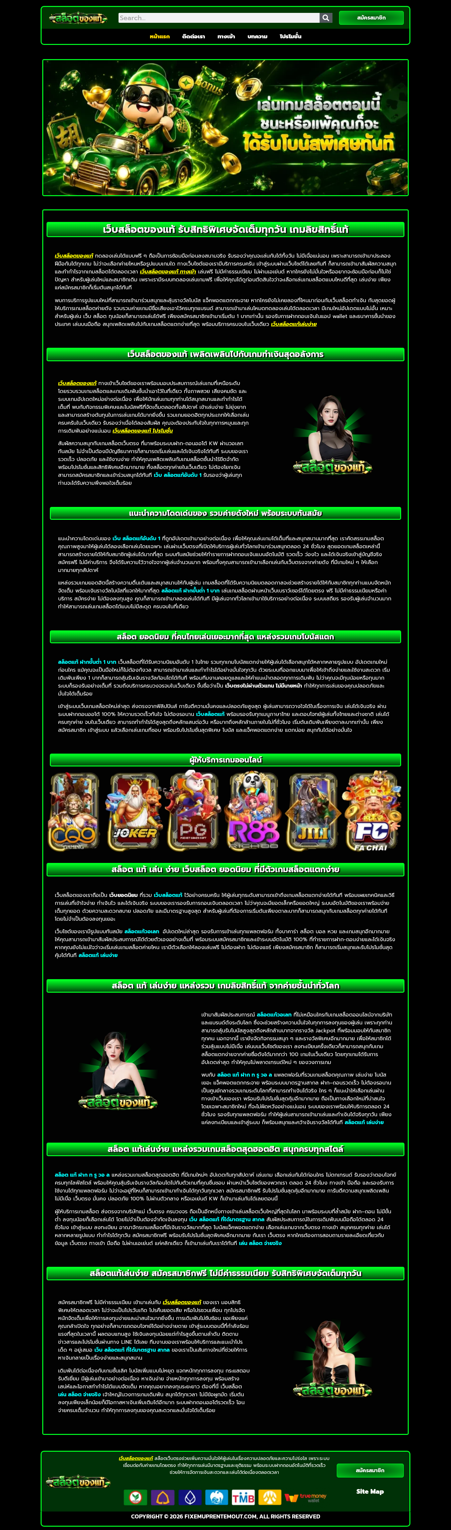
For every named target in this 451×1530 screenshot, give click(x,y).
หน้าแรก (160, 36)
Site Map (370, 1491)
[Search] (326, 18)
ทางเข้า (226, 36)
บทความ (257, 36)
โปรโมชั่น (290, 36)
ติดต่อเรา (193, 36)
